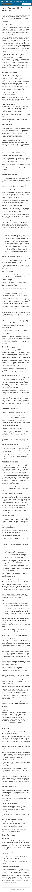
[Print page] (29, 8)
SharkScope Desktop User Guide (15, 1)
